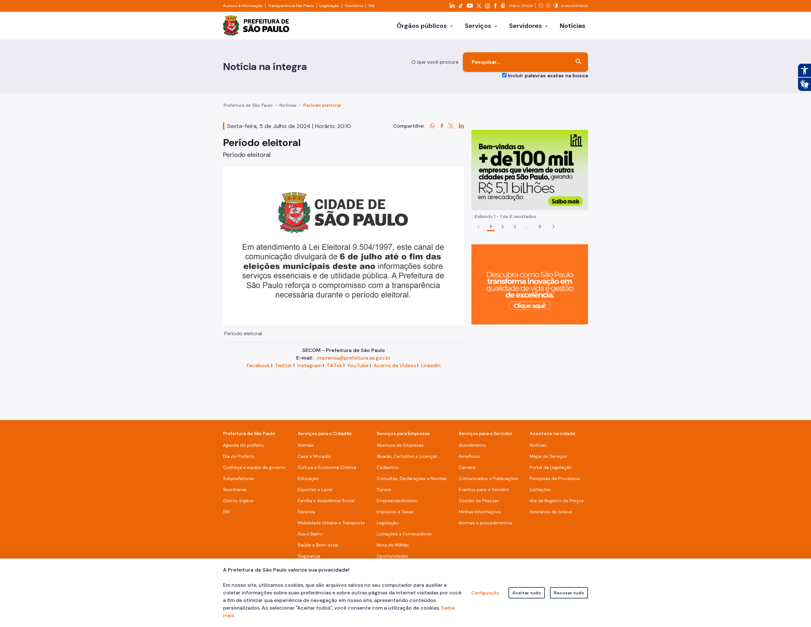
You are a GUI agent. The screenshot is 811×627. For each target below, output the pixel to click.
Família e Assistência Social (326, 500)
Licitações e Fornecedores (404, 534)
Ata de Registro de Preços (557, 500)
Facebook (258, 365)
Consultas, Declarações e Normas (412, 478)
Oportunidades (392, 556)
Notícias (288, 105)
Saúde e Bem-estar (318, 545)
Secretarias (235, 489)
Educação (308, 478)
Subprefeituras (238, 478)
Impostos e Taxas (395, 512)
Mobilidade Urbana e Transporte (331, 523)
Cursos (384, 489)
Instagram (309, 365)
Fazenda (306, 512)
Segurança (309, 556)
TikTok (334, 365)
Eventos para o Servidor (484, 489)
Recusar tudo (569, 593)
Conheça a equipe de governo (254, 467)
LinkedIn (431, 365)
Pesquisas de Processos (555, 478)
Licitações (540, 489)
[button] (553, 226)
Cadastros (388, 467)
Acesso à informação (243, 6)
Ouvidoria (354, 6)
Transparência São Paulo (291, 6)
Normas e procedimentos (485, 523)
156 (371, 6)
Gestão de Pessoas (479, 500)
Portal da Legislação (551, 467)
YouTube (357, 365)
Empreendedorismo (397, 500)
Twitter (283, 365)
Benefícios (469, 456)
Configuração (485, 593)
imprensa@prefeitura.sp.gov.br (354, 358)
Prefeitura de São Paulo (248, 105)
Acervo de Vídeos (395, 365)
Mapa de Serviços (548, 456)
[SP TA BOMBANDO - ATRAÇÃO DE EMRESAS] (529, 169)
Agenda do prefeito (243, 445)
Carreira (467, 467)
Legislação (329, 6)
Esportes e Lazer (315, 489)
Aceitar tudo (526, 593)
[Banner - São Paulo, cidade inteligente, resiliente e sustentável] (529, 284)
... (527, 226)
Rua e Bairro (310, 534)
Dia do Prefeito (238, 456)
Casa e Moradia (314, 456)
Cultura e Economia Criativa (327, 467)
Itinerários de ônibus (551, 512)
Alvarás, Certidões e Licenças (407, 456)
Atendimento (472, 445)
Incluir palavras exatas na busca (548, 75)
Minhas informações (480, 512)
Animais (306, 445)
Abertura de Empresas (400, 445)
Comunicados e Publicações (488, 478)
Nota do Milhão (393, 545)
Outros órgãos (238, 500)
